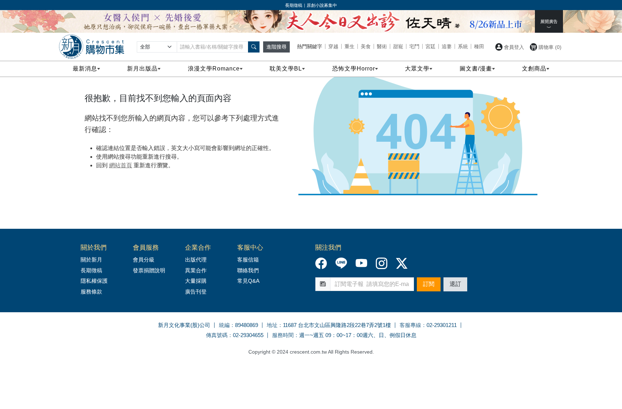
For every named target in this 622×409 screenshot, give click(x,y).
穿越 (333, 46)
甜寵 (398, 46)
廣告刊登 (196, 291)
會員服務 (146, 247)
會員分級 (143, 259)
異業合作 (196, 270)
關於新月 (91, 259)
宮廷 (430, 46)
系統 (463, 46)
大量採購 (196, 281)
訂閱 (428, 284)
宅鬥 (414, 46)
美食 (366, 46)
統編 (224, 325)
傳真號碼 (216, 335)
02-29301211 (442, 325)
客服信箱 (248, 259)
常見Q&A (248, 281)
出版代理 (197, 259)
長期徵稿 (91, 270)
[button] (254, 47)
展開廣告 (549, 21)
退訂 (455, 284)
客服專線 (410, 325)
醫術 (382, 46)
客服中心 (250, 247)
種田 (479, 46)
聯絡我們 (248, 270)
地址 (272, 325)
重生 (349, 46)
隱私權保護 (94, 281)
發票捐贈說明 (149, 270)
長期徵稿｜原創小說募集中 (311, 5)
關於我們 (94, 247)
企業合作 (198, 247)
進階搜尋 (276, 47)
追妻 (447, 46)
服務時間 (283, 335)
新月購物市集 (91, 47)
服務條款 (91, 291)
